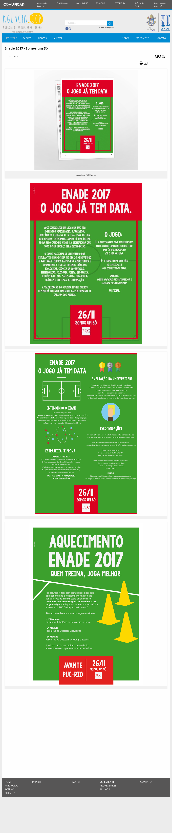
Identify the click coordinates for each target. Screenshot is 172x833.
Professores (108, 785)
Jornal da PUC (82, 3)
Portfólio (11, 38)
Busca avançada (106, 27)
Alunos (105, 789)
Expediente (142, 38)
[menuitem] (11, 38)
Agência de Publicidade (139, 4)
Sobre (126, 38)
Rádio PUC (100, 3)
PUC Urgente (62, 3)
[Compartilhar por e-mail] (145, 63)
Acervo (27, 38)
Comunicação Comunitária (159, 4)
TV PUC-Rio (120, 3)
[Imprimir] (141, 63)
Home (8, 781)
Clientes (42, 38)
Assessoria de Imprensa (43, 4)
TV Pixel (57, 38)
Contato (161, 38)
